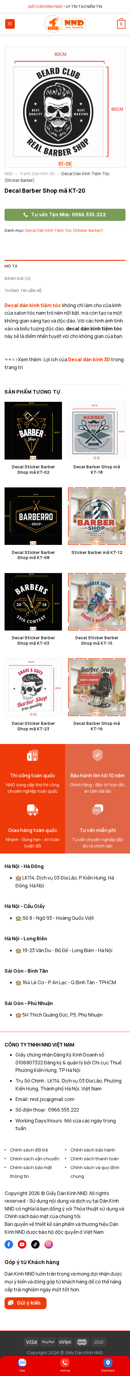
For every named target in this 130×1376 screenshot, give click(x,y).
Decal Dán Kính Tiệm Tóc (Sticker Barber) (64, 230)
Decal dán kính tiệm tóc (33, 305)
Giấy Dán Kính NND (84, 1352)
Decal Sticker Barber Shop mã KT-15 (97, 640)
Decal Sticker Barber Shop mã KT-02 (33, 469)
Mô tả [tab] (11, 266)
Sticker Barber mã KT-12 (96, 552)
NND (9, 173)
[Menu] (10, 24)
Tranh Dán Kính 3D (37, 173)
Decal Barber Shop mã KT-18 (96, 469)
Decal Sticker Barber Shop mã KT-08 (33, 555)
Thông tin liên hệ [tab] (23, 290)
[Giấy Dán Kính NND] (65, 23)
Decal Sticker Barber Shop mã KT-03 (33, 640)
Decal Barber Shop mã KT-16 (96, 726)
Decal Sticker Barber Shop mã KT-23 (33, 726)
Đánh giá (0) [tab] (18, 278)
